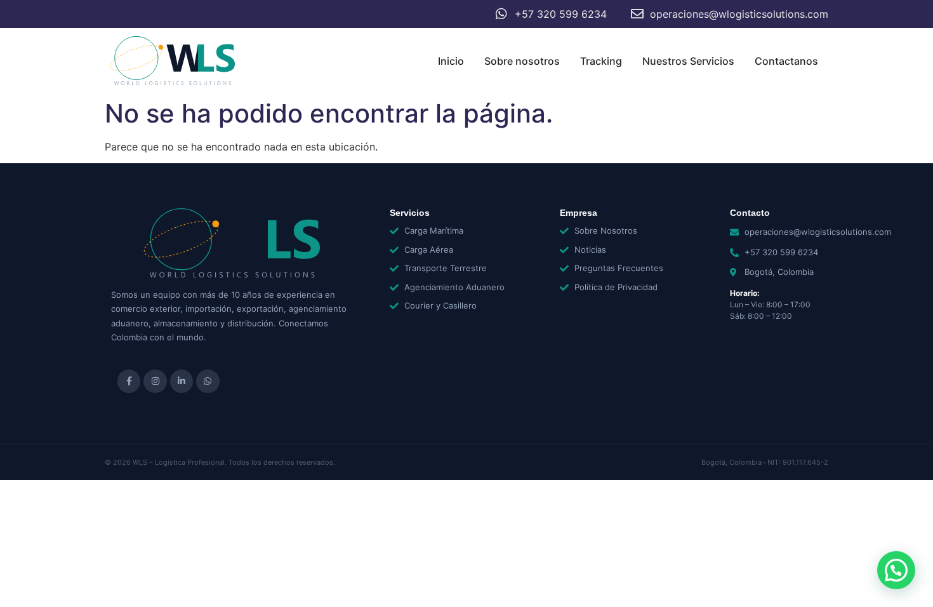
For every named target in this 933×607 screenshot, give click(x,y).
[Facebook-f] (128, 381)
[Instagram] (154, 381)
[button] (896, 570)
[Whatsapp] (207, 381)
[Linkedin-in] (181, 381)
